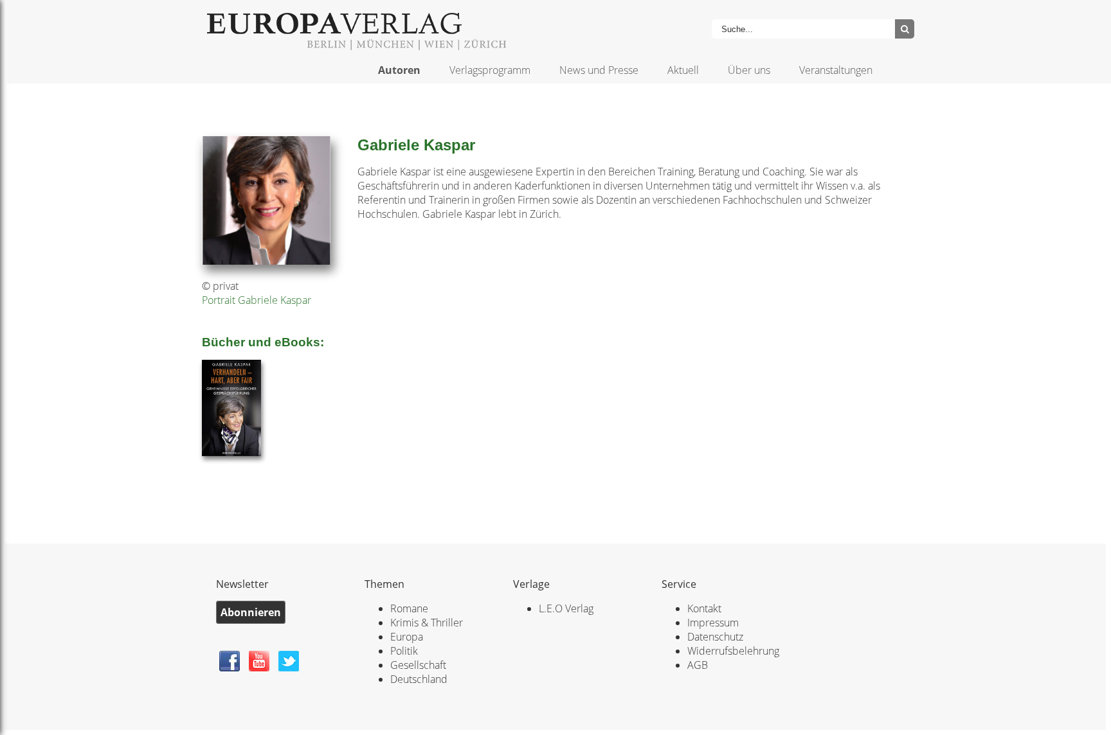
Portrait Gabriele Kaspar (256, 300)
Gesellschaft (418, 665)
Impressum (713, 622)
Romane (409, 608)
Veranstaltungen (835, 70)
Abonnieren (251, 612)
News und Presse (598, 70)
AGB (697, 665)
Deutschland (418, 679)
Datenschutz (715, 637)
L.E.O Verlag (566, 608)
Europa (406, 637)
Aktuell (683, 70)
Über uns (749, 70)
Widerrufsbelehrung (733, 651)
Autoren (399, 70)
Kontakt (704, 608)
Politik (404, 651)
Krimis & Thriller (426, 622)
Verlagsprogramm (489, 70)
